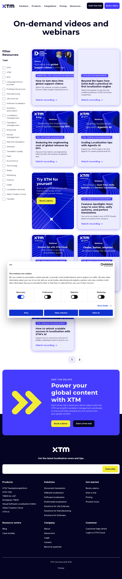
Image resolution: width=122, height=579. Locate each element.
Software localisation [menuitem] (54, 497)
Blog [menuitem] (4, 529)
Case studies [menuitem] (8, 533)
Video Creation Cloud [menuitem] (12, 508)
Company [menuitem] (49, 523)
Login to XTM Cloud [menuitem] (95, 533)
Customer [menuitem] (91, 523)
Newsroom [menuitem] (49, 533)
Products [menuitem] (7, 482)
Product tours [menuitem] (92, 502)
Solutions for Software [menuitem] (55, 515)
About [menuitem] (47, 529)
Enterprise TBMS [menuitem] (10, 500)
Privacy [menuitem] (61, 568)
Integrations (50, 6)
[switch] (47, 297)
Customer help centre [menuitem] (96, 529)
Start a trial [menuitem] (91, 493)
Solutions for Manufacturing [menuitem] (57, 511)
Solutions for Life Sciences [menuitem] (56, 506)
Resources (75, 6)
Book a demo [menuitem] (92, 488)
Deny (26, 313)
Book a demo (112, 6)
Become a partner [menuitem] (53, 547)
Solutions (24, 6)
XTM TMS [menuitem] (7, 492)
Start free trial (95, 6)
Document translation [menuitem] (54, 488)
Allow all (95, 313)
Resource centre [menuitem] (11, 523)
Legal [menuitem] (46, 538)
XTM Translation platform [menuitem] (14, 488)
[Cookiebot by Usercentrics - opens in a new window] (102, 265)
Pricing (63, 6)
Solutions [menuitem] (49, 482)
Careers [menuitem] (48, 542)
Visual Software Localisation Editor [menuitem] (19, 504)
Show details (102, 306)
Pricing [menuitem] (89, 497)
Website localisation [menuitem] (54, 493)
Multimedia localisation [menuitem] (55, 502)
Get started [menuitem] (92, 482)
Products (36, 6)
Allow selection (61, 313)
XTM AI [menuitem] (5, 512)
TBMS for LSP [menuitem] (9, 496)
